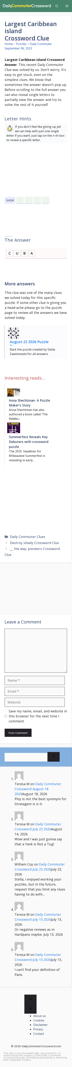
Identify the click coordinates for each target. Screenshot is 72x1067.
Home (9, 44)
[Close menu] (30, 1009)
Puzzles (21, 44)
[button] (57, 6)
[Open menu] (30, 999)
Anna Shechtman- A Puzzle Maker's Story (29, 402)
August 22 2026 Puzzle (29, 342)
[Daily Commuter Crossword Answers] (27, 6)
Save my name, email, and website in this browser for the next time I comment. (38, 716)
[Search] (53, 757)
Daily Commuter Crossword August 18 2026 (38, 789)
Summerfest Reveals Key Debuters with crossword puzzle (28, 442)
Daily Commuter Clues (27, 536)
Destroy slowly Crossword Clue (34, 543)
